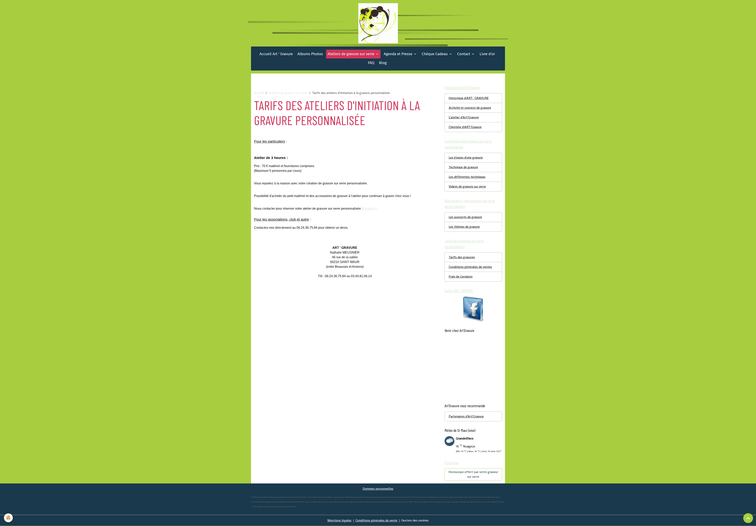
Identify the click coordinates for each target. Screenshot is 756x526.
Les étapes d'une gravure (466, 157)
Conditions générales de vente (376, 520)
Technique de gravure (463, 167)
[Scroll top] (748, 518)
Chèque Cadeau (435, 54)
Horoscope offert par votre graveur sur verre (473, 474)
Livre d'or (487, 54)
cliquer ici (370, 208)
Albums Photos (310, 54)
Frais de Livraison (460, 276)
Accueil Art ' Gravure (276, 54)
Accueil (259, 93)
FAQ (371, 62)
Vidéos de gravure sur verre (467, 186)
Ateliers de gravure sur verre (351, 54)
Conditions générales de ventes (470, 267)
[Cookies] (8, 517)
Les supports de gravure (465, 217)
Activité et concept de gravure (470, 108)
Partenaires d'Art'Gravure (466, 416)
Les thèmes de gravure (464, 227)
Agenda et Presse (398, 54)
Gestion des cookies (415, 520)
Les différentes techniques (467, 177)
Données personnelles (378, 489)
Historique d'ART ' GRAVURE (469, 98)
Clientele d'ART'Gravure (465, 127)
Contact (464, 54)
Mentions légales (339, 520)
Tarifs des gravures (462, 257)
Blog (383, 62)
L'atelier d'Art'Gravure (464, 117)
